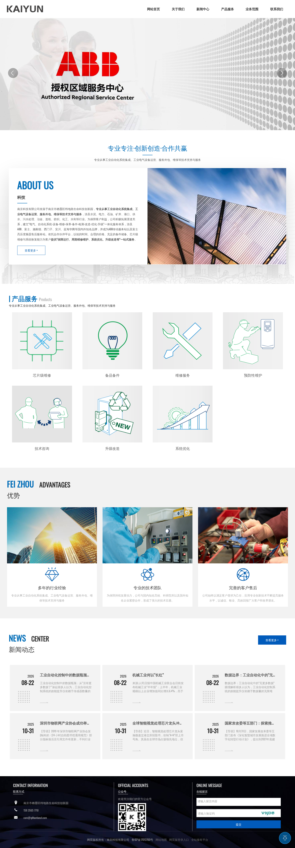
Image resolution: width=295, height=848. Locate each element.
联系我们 (276, 8)
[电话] (16, 810)
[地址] (16, 803)
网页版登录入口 (178, 839)
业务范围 (252, 8)
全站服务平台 (199, 839)
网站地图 (161, 839)
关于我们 (178, 8)
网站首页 (153, 8)
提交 (238, 824)
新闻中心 (202, 8)
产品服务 (227, 8)
